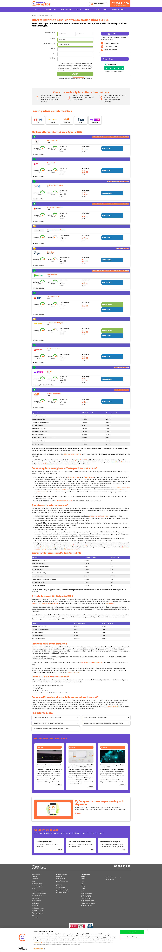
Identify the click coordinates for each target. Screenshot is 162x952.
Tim (82, 891)
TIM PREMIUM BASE (53, 297)
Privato (63, 34)
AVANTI (75, 74)
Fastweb (83, 878)
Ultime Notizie (117, 10)
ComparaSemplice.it (36, 874)
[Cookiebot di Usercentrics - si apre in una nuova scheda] (22, 948)
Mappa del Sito (35, 917)
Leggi (60, 849)
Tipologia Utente (50, 32)
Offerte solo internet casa (62, 881)
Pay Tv (33, 888)
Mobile (87, 10)
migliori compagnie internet (72, 454)
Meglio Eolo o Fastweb (86, 905)
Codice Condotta (35, 903)
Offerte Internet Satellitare (62, 890)
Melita (82, 890)
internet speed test (113, 706)
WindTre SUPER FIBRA (54, 393)
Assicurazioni (65, 10)
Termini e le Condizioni (78, 77)
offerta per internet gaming (47, 547)
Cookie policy (35, 905)
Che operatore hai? (49, 43)
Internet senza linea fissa (62, 892)
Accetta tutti (132, 932)
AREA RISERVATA (99, 4)
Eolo (82, 883)
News (33, 915)
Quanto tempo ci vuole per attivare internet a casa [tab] (48, 723)
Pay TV (97, 10)
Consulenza (107, 148)
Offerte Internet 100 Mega (62, 889)
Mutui (105, 10)
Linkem (82, 885)
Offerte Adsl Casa (60, 878)
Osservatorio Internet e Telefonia (113, 877)
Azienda (81, 34)
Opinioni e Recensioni (37, 912)
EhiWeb (83, 888)
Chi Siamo (34, 890)
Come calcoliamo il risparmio (38, 895)
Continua (59, 785)
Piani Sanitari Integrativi (37, 885)
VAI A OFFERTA (107, 305)
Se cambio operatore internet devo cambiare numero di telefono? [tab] (103, 723)
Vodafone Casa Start (53, 349)
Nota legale (38, 384)
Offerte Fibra (59, 876)
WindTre (83, 880)
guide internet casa (78, 833)
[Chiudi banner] (147, 930)
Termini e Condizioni (36, 900)
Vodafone (83, 876)
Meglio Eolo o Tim (85, 902)
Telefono (52, 58)
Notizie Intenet (109, 876)
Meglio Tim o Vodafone (86, 893)
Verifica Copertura (60, 887)
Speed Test (59, 885)
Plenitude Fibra (52, 274)
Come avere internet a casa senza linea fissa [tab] (47, 717)
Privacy (33, 902)
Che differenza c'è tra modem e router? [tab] (95, 717)
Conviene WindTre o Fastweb (88, 903)
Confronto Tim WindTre (86, 897)
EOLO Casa (50, 252)
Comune (52, 38)
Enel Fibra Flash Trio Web (55, 185)
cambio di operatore (72, 672)
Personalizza (131, 937)
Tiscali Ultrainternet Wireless (56, 230)
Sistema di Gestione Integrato (39, 893)
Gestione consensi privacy (38, 908)
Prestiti (78, 10)
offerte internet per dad (70, 549)
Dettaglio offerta (39, 154)
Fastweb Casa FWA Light (55, 323)
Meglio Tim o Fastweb (86, 895)
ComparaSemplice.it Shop (38, 910)
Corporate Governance (37, 891)
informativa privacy (68, 63)
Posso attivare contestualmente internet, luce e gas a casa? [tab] (51, 728)
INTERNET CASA (51, 10)
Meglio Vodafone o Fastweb (87, 900)
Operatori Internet (85, 874)
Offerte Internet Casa (61, 874)
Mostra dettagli (38, 948)
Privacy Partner (35, 907)
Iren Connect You (52, 140)
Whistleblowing (35, 898)
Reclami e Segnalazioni (37, 913)
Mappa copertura (110, 879)
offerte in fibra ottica (123, 488)
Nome (53, 48)
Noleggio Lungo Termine (37, 886)
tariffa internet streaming (79, 545)
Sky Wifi (49, 371)
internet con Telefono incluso (98, 516)
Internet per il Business (61, 880)
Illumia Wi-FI (51, 163)
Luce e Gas (37, 10)
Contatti (33, 897)
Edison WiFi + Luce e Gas (55, 207)
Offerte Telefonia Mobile (37, 883)
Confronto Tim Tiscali (86, 898)
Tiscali (82, 881)
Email (53, 53)
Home (34, 15)
